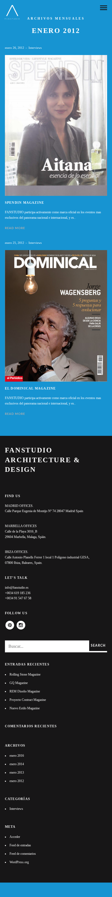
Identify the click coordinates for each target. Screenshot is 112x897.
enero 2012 (17, 781)
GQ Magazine (19, 683)
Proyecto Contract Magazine (28, 700)
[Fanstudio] (12, 12)
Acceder (15, 837)
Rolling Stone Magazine (25, 674)
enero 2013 (17, 772)
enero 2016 (17, 756)
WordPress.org (19, 862)
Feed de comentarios (23, 854)
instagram (21, 623)
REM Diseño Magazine (25, 691)
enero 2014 (17, 764)
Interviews (35, 47)
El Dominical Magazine (30, 388)
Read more (15, 228)
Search (98, 645)
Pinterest (9, 623)
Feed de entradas (20, 845)
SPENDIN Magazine (24, 203)
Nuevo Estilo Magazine (25, 708)
